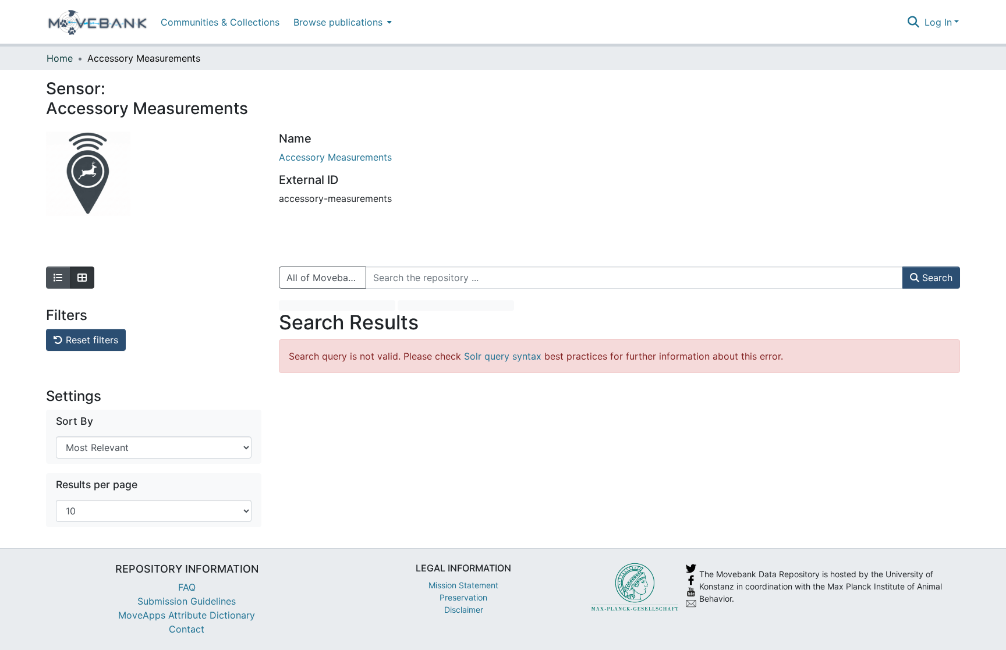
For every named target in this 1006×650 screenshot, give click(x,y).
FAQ (187, 587)
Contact (186, 629)
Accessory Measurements (335, 157)
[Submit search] (913, 22)
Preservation (463, 597)
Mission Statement (463, 585)
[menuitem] (341, 22)
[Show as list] (58, 278)
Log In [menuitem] (938, 22)
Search (935, 277)
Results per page (96, 484)
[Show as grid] (82, 278)
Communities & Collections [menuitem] (220, 22)
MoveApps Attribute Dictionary (186, 615)
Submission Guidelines (186, 601)
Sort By (74, 421)
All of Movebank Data (326, 277)
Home (60, 58)
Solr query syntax (502, 356)
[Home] (97, 22)
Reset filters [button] (90, 340)
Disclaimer (463, 610)
